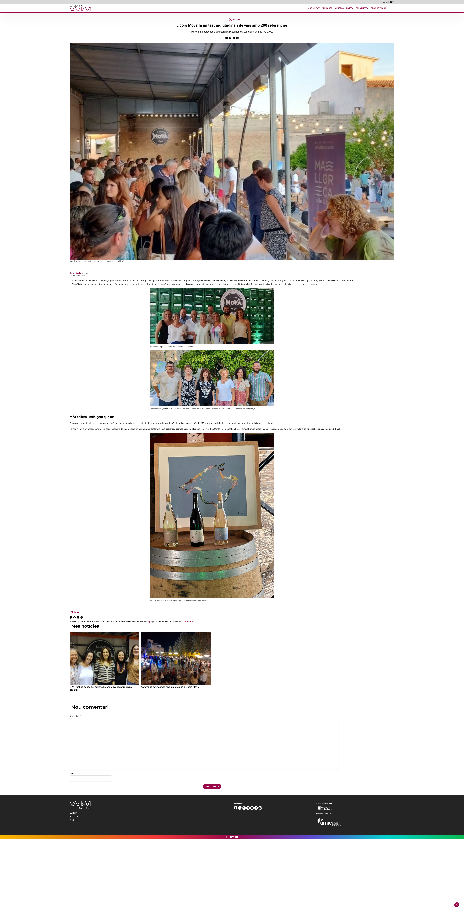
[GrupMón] (388, 2)
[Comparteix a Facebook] (230, 38)
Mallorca (327, 8)
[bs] (260, 809)
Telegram (189, 621)
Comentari (75, 716)
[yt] (252, 809)
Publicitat (74, 816)
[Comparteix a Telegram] (237, 38)
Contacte (74, 820)
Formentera (362, 8)
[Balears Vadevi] (45, 12)
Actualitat (314, 8)
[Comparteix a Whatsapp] (234, 38)
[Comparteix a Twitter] (226, 38)
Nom (72, 773)
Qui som (73, 813)
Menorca (339, 8)
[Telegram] (248, 809)
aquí (149, 621)
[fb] (236, 809)
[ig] (244, 809)
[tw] (240, 809)
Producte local (379, 8)
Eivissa (350, 8)
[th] (256, 809)
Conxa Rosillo (75, 273)
